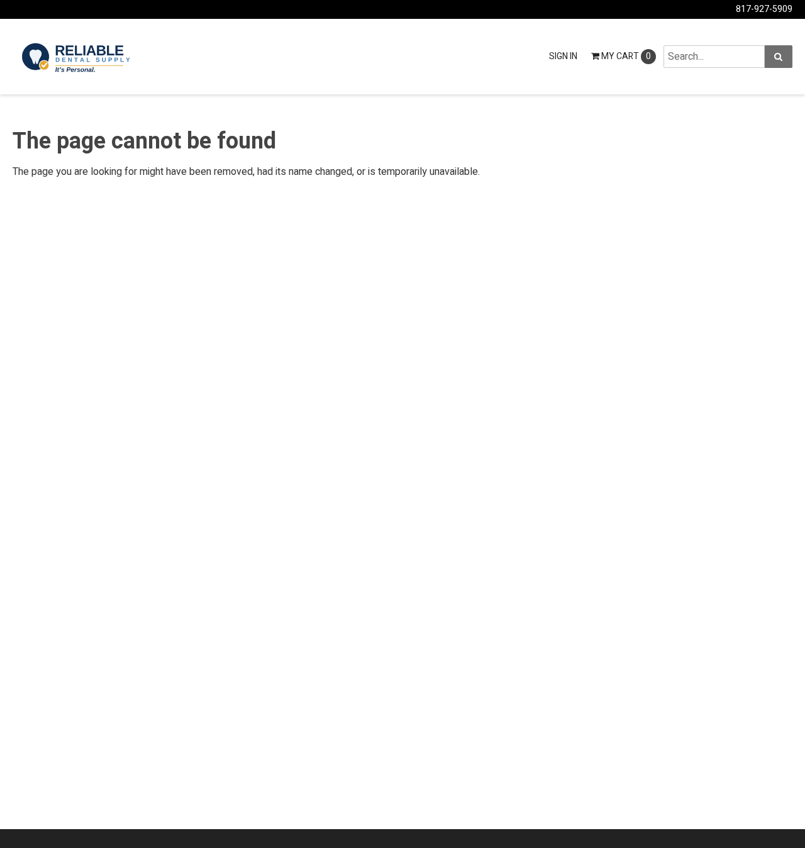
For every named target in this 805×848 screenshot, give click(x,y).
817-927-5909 (764, 9)
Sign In (563, 56)
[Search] (778, 56)
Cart (626, 56)
